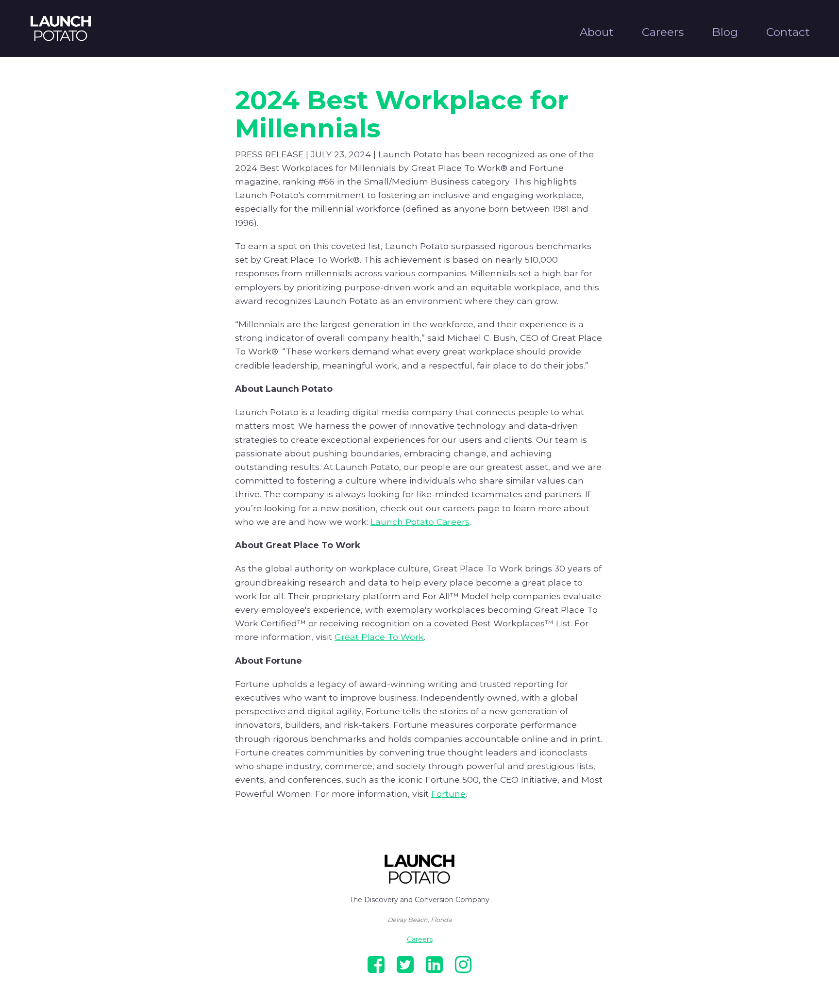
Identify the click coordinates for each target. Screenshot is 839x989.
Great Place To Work (379, 637)
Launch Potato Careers (420, 522)
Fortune (448, 793)
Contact (788, 32)
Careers (663, 32)
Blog (725, 32)
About (597, 32)
